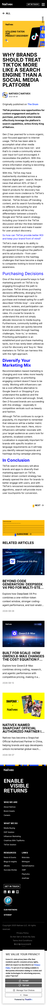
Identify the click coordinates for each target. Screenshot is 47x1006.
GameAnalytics (28, 866)
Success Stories (10, 870)
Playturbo (26, 874)
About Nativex (10, 807)
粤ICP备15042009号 (22, 944)
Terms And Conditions (22, 940)
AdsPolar (25, 878)
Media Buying (9, 828)
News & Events (10, 857)
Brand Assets (9, 811)
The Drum (33, 104)
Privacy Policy (23, 933)
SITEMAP (8, 915)
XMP (24, 870)
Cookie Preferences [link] (24, 946)
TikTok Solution (10, 844)
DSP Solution (9, 832)
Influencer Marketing (12, 836)
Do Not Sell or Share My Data (22, 937)
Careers (7, 815)
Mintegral (26, 861)
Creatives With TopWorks (14, 840)
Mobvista (25, 857)
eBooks (7, 866)
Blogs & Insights (10, 861)
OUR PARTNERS (10, 910)
